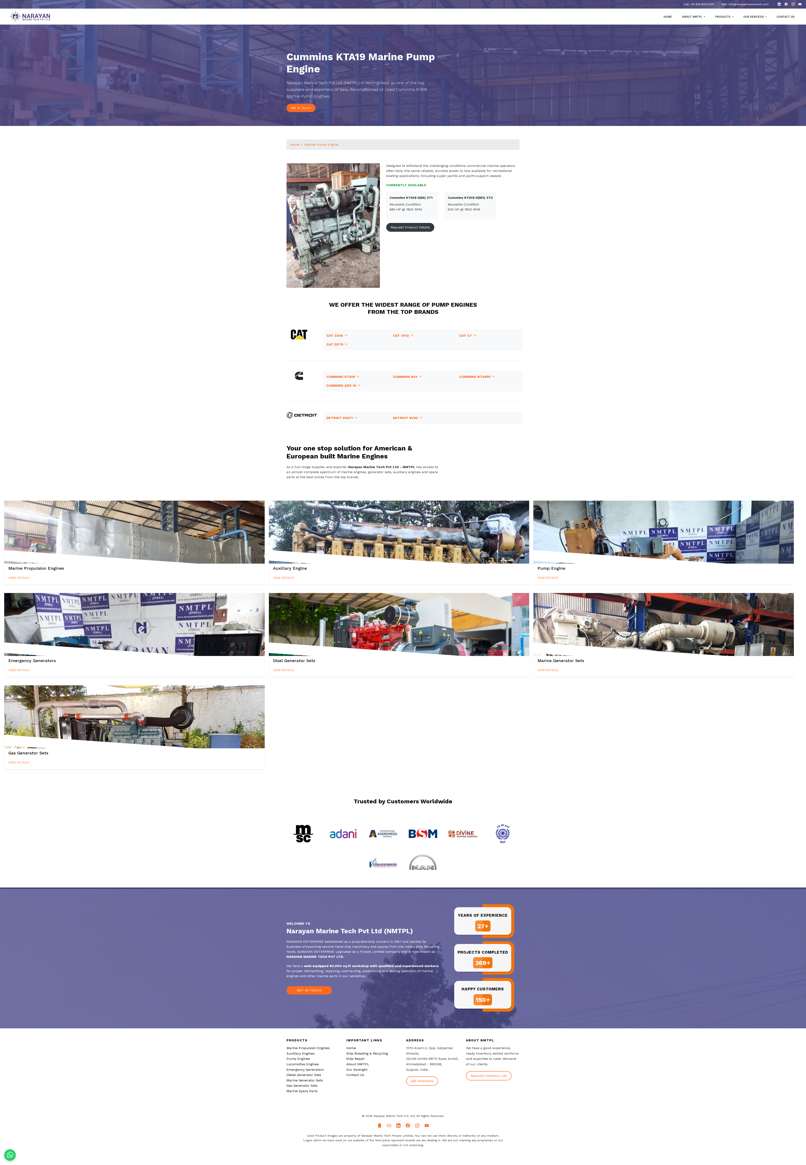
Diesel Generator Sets (304, 1075)
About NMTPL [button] (692, 16)
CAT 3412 (401, 336)
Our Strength (357, 1070)
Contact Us (785, 16)
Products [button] (723, 16)
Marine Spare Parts (302, 1091)
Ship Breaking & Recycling (367, 1053)
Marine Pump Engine (321, 145)
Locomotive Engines (303, 1064)
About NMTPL (357, 1064)
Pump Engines (298, 1059)
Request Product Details (410, 227)
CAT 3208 (335, 336)
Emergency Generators (305, 1070)
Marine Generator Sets (305, 1080)
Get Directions (422, 1081)
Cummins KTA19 (341, 377)
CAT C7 (466, 336)
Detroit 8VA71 (340, 418)
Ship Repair (355, 1059)
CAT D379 (335, 344)
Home (667, 16)
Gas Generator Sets (302, 1086)
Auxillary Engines (301, 1053)
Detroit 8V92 (406, 418)
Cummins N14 (405, 377)
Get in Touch (301, 108)
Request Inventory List (489, 1076)
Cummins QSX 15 (341, 385)
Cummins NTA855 (475, 377)
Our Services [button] (754, 16)
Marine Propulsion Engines (308, 1048)
